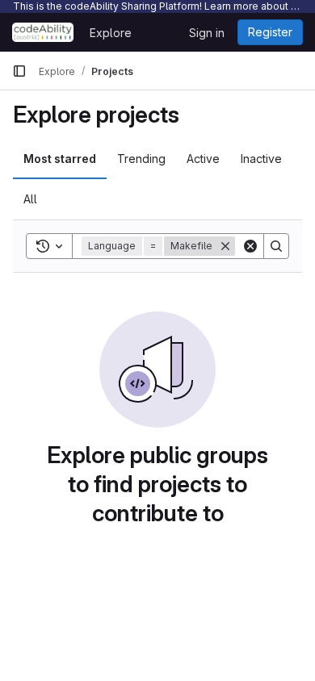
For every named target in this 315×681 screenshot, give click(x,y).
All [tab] (30, 199)
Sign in (207, 33)
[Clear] (250, 246)
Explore (111, 33)
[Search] (276, 246)
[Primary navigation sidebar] (19, 71)
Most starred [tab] (59, 158)
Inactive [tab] (261, 158)
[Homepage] (43, 32)
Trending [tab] (141, 158)
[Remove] (225, 246)
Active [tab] (203, 158)
